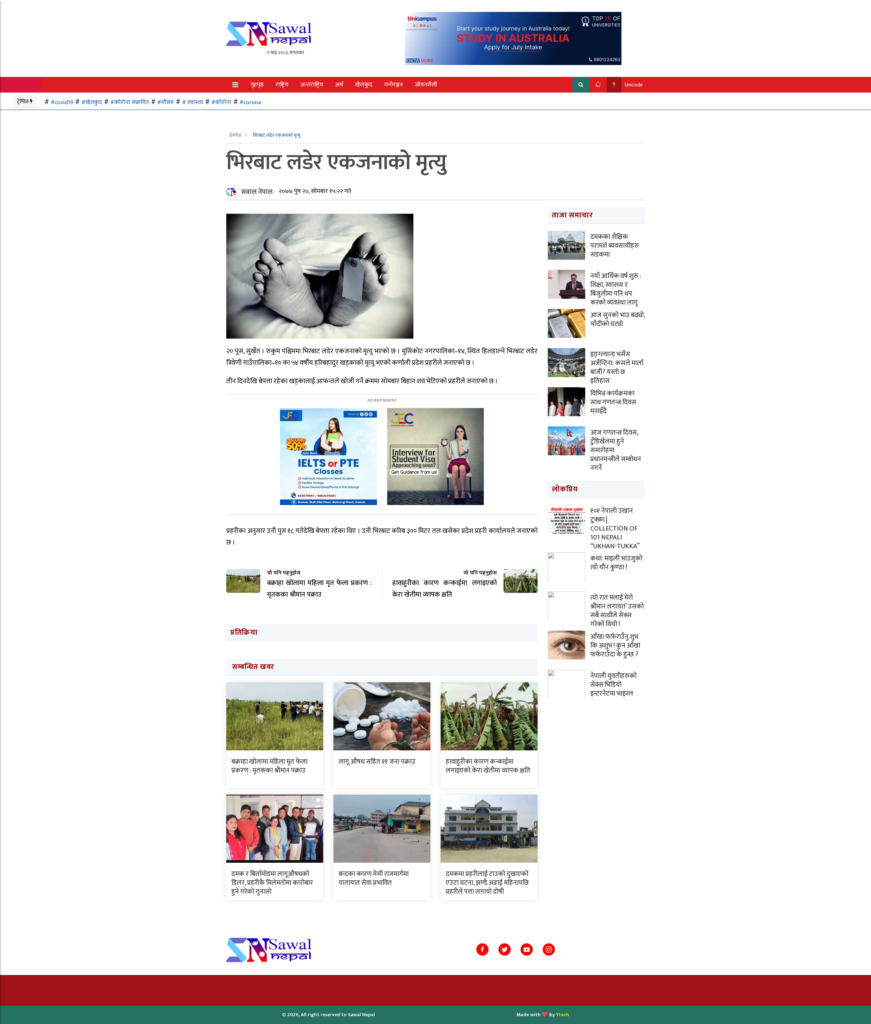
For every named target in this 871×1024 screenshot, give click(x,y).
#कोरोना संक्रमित (129, 102)
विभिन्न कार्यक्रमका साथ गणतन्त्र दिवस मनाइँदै (613, 402)
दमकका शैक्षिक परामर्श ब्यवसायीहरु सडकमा (614, 245)
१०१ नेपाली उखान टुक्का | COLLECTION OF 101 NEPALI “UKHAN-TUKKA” (615, 528)
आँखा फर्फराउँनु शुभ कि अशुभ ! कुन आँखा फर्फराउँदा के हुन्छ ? (615, 645)
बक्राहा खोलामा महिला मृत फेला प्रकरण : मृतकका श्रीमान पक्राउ (269, 766)
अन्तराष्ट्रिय (311, 85)
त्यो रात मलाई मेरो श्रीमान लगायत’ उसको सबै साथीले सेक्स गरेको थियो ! (617, 611)
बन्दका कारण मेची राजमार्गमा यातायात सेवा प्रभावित (374, 878)
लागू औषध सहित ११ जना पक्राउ (377, 761)
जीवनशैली (426, 85)
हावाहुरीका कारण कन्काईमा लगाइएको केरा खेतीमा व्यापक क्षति (488, 766)
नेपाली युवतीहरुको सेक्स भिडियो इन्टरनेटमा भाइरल (613, 684)
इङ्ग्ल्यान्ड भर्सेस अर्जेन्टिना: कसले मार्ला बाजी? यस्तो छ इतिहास (616, 367)
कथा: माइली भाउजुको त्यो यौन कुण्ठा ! (616, 563)
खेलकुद (364, 85)
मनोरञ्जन (393, 85)
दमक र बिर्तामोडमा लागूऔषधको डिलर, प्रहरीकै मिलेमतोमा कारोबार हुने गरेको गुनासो (272, 882)
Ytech (562, 1014)
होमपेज (235, 135)
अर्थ (339, 85)
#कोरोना (221, 102)
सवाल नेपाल (257, 192)
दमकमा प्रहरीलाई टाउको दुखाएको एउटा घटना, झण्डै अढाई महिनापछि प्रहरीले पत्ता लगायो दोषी (487, 882)
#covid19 (62, 102)
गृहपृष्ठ (257, 85)
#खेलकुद (91, 102)
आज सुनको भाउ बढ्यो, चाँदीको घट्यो (617, 319)
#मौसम (165, 102)
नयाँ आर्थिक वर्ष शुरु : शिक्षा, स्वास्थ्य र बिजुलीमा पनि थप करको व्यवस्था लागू (615, 289)
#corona (250, 102)
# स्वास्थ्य (192, 102)
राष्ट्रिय (282, 85)
